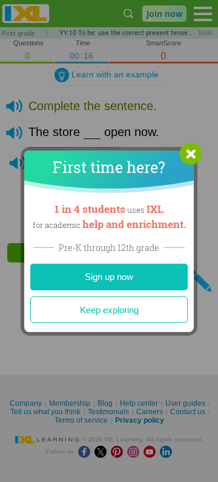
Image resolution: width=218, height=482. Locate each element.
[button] (190, 153)
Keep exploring (109, 310)
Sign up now (109, 277)
